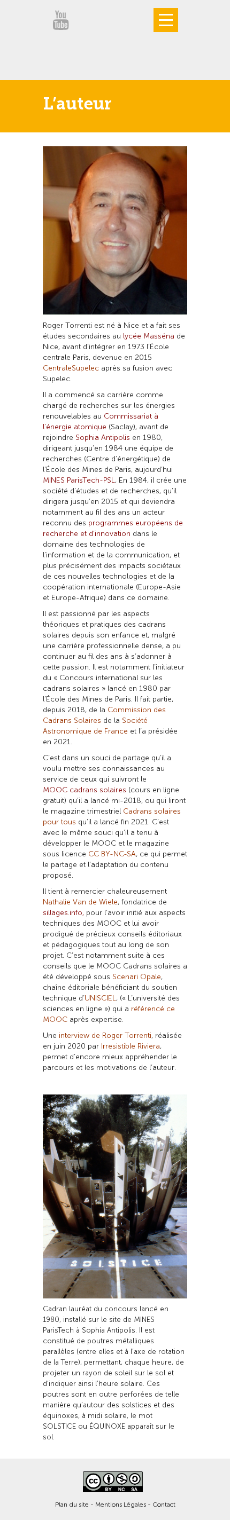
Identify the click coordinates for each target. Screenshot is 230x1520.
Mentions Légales (120, 1504)
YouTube (60, 20)
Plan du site (72, 1504)
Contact (163, 1504)
